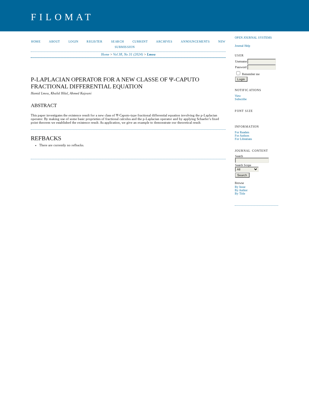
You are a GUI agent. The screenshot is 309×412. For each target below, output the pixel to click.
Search (117, 41)
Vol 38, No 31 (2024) (128, 54)
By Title (240, 193)
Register (94, 41)
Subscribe (241, 99)
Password (241, 67)
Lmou (151, 54)
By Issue (240, 187)
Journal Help (242, 45)
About (54, 41)
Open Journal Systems (253, 37)
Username (241, 61)
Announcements (195, 41)
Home (35, 41)
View (238, 95)
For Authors (242, 135)
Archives (164, 41)
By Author (241, 190)
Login (73, 41)
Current (140, 41)
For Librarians (243, 139)
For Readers (242, 132)
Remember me (251, 74)
